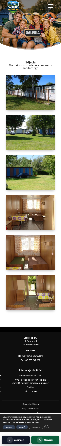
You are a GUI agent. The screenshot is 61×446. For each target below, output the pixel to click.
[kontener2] (30, 229)
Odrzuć (22, 427)
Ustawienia (36, 427)
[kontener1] (30, 109)
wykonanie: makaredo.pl (30, 413)
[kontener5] (30, 148)
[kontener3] (30, 269)
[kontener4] (30, 309)
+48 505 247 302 (32, 360)
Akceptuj (9, 427)
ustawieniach (33, 422)
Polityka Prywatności (30, 408)
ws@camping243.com (32, 355)
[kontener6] (30, 189)
